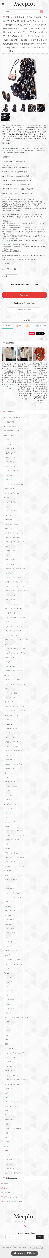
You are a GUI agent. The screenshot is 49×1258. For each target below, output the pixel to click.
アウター (6, 555)
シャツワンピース (11, 457)
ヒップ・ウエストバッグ (13, 897)
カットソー (8, 515)
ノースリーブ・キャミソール (14, 533)
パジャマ (8, 813)
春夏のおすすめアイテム (11, 435)
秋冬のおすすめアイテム (11, 431)
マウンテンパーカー (11, 635)
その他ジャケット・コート (13, 671)
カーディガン (9, 519)
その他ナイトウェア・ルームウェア (16, 835)
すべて (8, 325)
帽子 (6, 1124)
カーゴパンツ (9, 737)
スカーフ (8, 977)
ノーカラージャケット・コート (15, 617)
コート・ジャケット (11, 1102)
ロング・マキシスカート (13, 679)
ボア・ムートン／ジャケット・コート (17, 640)
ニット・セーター (11, 511)
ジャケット (8, 1164)
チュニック (8, 528)
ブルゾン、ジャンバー (12, 666)
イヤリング (8, 991)
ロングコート (9, 662)
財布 (6, 1044)
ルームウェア (9, 817)
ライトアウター (10, 560)
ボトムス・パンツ (9, 702)
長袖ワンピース (10, 453)
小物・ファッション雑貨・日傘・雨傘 (16, 1017)
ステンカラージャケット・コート (16, 586)
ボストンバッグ (10, 928)
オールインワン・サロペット (14, 493)
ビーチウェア (9, 795)
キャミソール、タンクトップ (14, 857)
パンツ (7, 1097)
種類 (3, 269)
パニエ (7, 1022)
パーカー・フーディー (12, 537)
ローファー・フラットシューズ (15, 964)
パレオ (7, 791)
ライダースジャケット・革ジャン (16, 653)
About (6, 1184)
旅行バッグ (8, 906)
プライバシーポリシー (11, 1197)
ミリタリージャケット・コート (15, 648)
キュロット (8, 1088)
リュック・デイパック (12, 893)
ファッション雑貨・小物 (13, 1128)
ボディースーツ (10, 862)
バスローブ (8, 826)
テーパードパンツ (11, 733)
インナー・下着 (10, 1057)
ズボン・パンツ (10, 1159)
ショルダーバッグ (11, 880)
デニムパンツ (9, 724)
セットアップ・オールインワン (14, 484)
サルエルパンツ (10, 755)
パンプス (8, 955)
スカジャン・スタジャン (13, 577)
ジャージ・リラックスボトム (14, 706)
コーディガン (9, 573)
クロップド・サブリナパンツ (14, 751)
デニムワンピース (11, 462)
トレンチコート (10, 613)
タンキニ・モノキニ (11, 786)
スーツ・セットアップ (12, 1173)
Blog (5, 1188)
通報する (41, 339)
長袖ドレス (8, 480)
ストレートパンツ (11, 728)
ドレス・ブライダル (10, 466)
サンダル (8, 946)
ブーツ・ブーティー (11, 951)
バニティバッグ (10, 933)
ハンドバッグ (9, 875)
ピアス (7, 986)
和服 (6, 1133)
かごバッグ (8, 915)
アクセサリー (8, 973)
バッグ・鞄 (7, 871)
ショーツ (8, 848)
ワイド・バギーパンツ (12, 746)
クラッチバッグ (10, 888)
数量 (3, 276)
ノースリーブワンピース (13, 444)
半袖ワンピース (10, 448)
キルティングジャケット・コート (16, 568)
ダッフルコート (10, 595)
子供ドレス (8, 1066)
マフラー (8, 1026)
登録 (39, 1237)
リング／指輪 (9, 999)
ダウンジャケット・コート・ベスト (16, 591)
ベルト (7, 1035)
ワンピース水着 (10, 782)
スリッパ (8, 968)
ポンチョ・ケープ (11, 644)
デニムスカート (10, 697)
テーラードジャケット (12, 604)
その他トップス (10, 551)
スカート (6, 675)
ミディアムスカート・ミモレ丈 (15, 684)
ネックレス (8, 982)
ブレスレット (9, 1004)
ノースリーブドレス (11, 471)
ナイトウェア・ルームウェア (14, 1053)
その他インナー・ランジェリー (15, 866)
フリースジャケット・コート (14, 631)
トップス (6, 497)
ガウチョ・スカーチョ (12, 742)
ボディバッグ (9, 902)
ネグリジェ (8, 808)
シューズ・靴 (8, 942)
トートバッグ (9, 884)
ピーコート (8, 622)
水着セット (8, 800)
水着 (5, 773)
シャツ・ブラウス (11, 502)
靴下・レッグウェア (11, 1106)
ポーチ (7, 937)
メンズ (6, 1146)
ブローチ (8, 1013)
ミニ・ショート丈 (11, 693)
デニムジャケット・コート (13, 608)
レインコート (9, 657)
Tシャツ (8, 506)
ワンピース (7, 439)
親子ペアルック (10, 1119)
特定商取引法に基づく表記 (13, 1201)
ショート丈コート (11, 564)
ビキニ (7, 777)
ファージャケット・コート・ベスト (16, 626)
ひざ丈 (7, 688)
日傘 (6, 1039)
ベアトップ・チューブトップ (14, 542)
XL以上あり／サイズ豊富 (12, 417)
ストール (8, 1031)
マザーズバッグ (10, 911)
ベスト (7, 546)
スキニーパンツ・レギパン (13, 764)
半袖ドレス (8, 475)
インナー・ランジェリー (11, 839)
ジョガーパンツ (10, 759)
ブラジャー (8, 844)
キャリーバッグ (10, 919)
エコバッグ (8, 924)
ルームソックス (10, 822)
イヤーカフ (8, 995)
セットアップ (9, 488)
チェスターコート (11, 599)
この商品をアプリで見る (24, 310)
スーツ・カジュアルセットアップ (16, 1079)
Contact (7, 1192)
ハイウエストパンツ (11, 715)
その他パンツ (9, 768)
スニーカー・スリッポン (13, 959)
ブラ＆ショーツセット (12, 853)
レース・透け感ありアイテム (13, 426)
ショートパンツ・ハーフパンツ (15, 711)
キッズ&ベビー (8, 1048)
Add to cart (24, 295)
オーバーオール (10, 1168)
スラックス (8, 720)
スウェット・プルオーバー (13, 524)
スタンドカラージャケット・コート (16, 582)
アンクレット (9, 1008)
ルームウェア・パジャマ (11, 804)
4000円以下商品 (9, 422)
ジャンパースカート (11, 1075)
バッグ (7, 1137)
